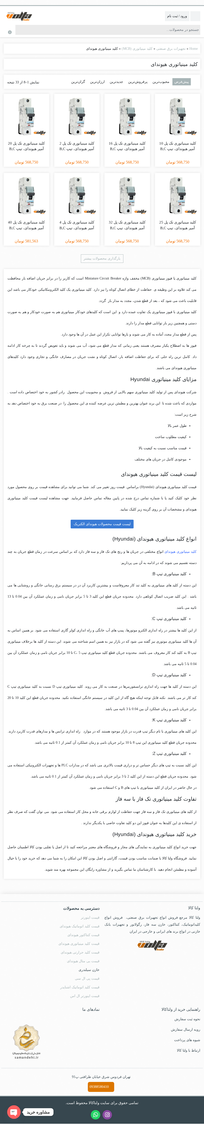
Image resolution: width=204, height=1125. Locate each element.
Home (193, 48)
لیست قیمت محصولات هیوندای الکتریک (102, 524)
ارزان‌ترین (100, 81)
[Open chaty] (14, 1112)
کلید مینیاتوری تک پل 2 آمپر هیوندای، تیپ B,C (77, 146)
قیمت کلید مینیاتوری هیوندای (79, 942)
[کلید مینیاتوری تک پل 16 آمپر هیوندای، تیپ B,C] (127, 116)
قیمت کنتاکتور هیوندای (84, 934)
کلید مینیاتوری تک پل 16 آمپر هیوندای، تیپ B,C (127, 146)
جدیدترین (119, 81)
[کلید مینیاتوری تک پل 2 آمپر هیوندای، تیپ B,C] (77, 116)
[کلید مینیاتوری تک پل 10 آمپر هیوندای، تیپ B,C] (177, 116)
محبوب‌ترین (161, 81)
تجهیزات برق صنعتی (170, 48)
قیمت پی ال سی (88, 977)
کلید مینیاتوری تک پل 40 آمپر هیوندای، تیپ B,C (26, 225)
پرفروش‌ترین (140, 81)
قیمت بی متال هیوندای (83, 960)
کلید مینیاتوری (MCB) (137, 48)
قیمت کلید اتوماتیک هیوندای (79, 925)
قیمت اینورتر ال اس (86, 995)
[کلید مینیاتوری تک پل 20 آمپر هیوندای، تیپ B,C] (26, 116)
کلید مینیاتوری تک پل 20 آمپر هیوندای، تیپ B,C (26, 146)
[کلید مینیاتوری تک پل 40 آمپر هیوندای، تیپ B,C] (26, 195)
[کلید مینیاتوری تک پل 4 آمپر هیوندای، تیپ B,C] (77, 195)
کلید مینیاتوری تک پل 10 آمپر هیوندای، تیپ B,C (177, 146)
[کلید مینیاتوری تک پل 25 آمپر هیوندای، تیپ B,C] (177, 195)
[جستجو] (19, 30)
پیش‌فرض (182, 81)
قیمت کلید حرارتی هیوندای (80, 951)
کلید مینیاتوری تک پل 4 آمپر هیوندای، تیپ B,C (77, 225)
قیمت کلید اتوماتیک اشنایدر (80, 986)
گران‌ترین (82, 81)
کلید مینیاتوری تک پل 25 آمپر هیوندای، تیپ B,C (177, 225)
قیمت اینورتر (91, 916)
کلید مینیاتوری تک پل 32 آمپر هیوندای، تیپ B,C (127, 225)
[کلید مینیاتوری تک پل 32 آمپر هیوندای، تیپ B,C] (127, 195)
